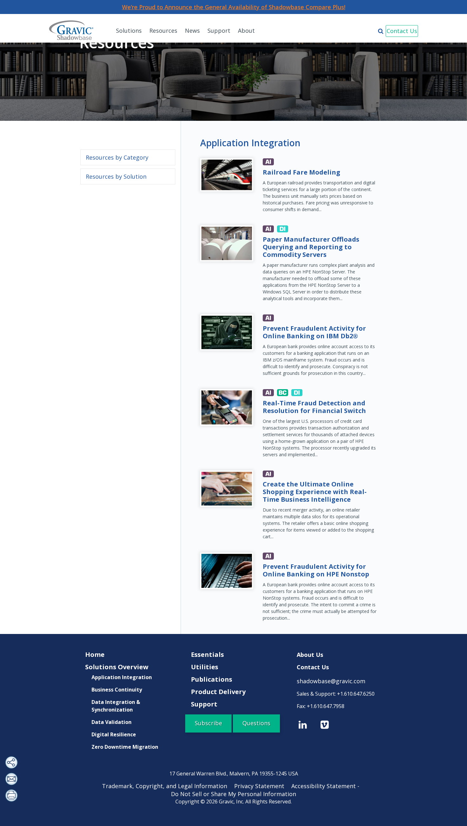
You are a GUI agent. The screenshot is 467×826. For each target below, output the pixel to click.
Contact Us (402, 31)
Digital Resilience (113, 734)
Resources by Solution (116, 176)
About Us (310, 654)
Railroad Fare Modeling (301, 172)
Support (218, 30)
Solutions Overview (116, 667)
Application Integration (121, 677)
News (192, 30)
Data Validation (111, 722)
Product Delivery (218, 691)
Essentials (207, 654)
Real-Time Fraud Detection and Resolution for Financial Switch (314, 407)
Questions (256, 723)
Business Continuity (116, 689)
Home (95, 654)
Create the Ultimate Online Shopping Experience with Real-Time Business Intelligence (315, 492)
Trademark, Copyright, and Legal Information (167, 786)
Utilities (204, 667)
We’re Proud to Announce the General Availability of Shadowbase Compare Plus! (233, 7)
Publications (211, 679)
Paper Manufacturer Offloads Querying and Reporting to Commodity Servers (311, 247)
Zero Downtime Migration (124, 746)
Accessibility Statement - (328, 786)
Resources (163, 30)
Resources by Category (117, 157)
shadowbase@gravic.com (331, 681)
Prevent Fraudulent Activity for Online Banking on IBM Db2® (314, 332)
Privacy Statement (262, 786)
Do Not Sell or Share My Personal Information (233, 794)
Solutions (129, 30)
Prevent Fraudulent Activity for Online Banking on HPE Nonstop (316, 570)
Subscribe (208, 723)
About (246, 30)
